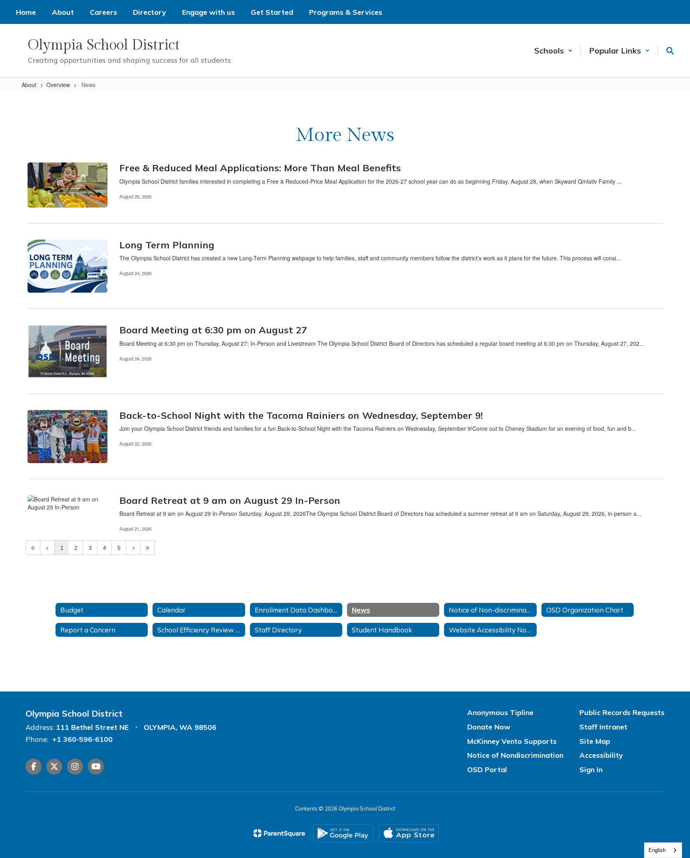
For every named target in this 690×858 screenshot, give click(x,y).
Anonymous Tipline (500, 712)
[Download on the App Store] (409, 833)
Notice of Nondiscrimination (515, 755)
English (657, 850)
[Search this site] (670, 51)
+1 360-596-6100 (82, 739)
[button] (553, 50)
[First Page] (33, 548)
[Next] (133, 548)
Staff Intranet (603, 726)
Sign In (591, 769)
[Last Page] (148, 548)
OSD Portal (487, 769)
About (29, 85)
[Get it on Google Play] (343, 833)
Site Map (594, 741)
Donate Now (488, 726)
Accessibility (601, 755)
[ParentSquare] (279, 833)
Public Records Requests (621, 712)
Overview (58, 85)
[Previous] (47, 548)
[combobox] (663, 850)
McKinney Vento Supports (512, 741)
